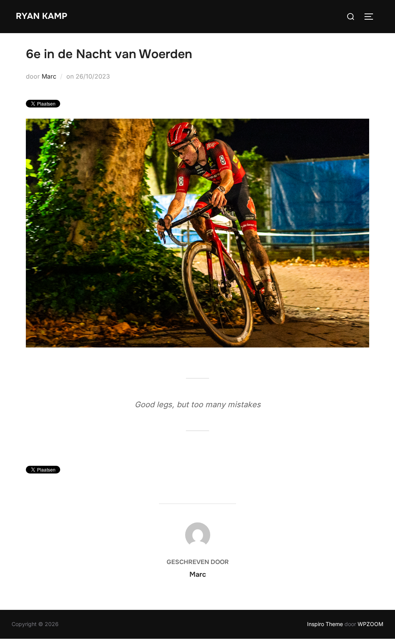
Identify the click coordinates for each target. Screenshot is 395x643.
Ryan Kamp (41, 16)
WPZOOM (370, 624)
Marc (49, 76)
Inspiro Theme (325, 624)
